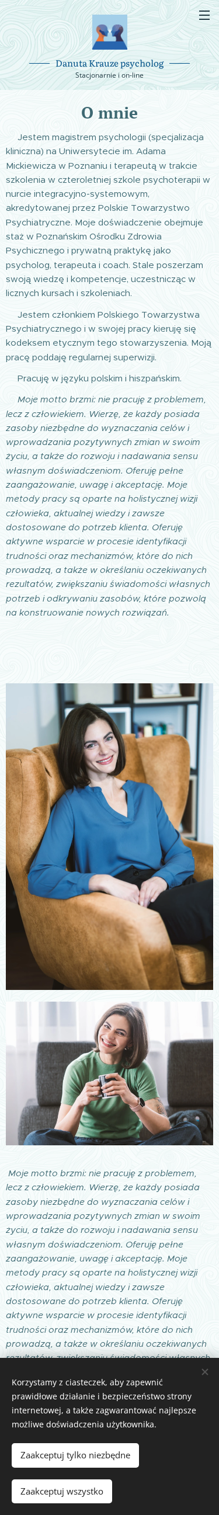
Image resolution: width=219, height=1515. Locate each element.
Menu (204, 14)
